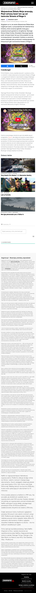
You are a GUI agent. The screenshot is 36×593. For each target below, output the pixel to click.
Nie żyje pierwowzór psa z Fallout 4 (12, 214)
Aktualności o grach (13, 7)
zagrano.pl (3, 7)
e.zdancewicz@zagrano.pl (26, 586)
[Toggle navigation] (32, 3)
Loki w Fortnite (6, 195)
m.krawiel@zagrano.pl (26, 582)
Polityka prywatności (18, 590)
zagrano (3, 19)
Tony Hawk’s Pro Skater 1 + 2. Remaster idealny (16, 175)
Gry (7, 7)
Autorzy (6, 590)
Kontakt (10, 590)
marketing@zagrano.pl (26, 578)
